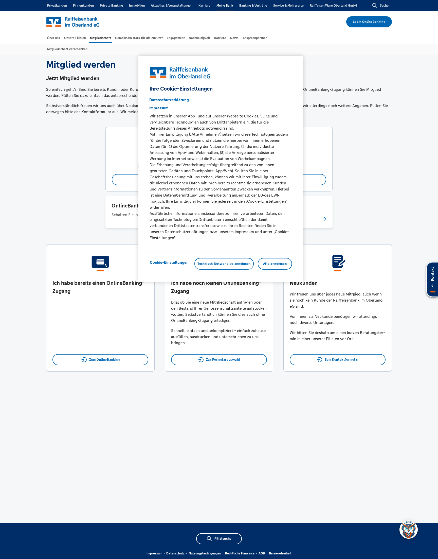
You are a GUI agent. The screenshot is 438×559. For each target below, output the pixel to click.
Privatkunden (57, 6)
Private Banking (111, 6)
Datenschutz (175, 553)
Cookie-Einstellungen (169, 262)
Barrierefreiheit (280, 553)
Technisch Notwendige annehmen (224, 264)
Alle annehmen (275, 264)
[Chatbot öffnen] (408, 529)
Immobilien (137, 6)
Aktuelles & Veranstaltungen (171, 6)
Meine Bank (224, 6)
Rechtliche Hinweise (239, 553)
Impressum (154, 553)
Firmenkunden (83, 6)
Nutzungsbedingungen (205, 553)
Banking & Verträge (253, 6)
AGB (262, 553)
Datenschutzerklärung (169, 99)
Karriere (204, 6)
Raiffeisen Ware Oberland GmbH (333, 6)
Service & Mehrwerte (288, 6)
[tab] (53, 38)
